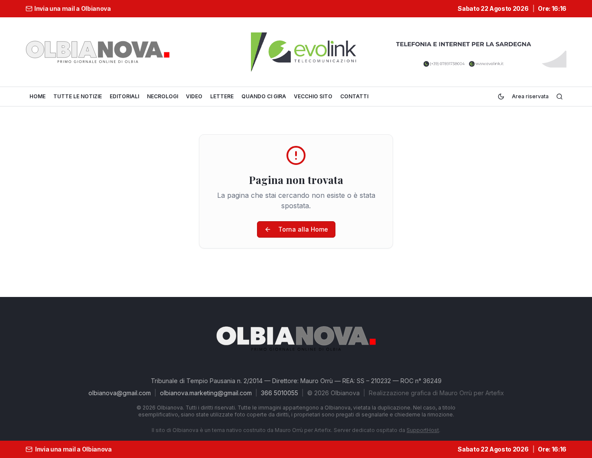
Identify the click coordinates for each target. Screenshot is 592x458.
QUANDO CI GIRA (263, 96)
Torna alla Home (303, 229)
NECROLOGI (162, 96)
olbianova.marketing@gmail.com (206, 393)
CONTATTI (354, 96)
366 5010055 (279, 393)
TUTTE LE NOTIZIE (77, 96)
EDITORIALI (124, 96)
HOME (37, 96)
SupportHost (423, 430)
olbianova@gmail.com (119, 393)
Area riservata (530, 96)
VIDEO (194, 96)
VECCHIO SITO (313, 96)
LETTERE (222, 96)
